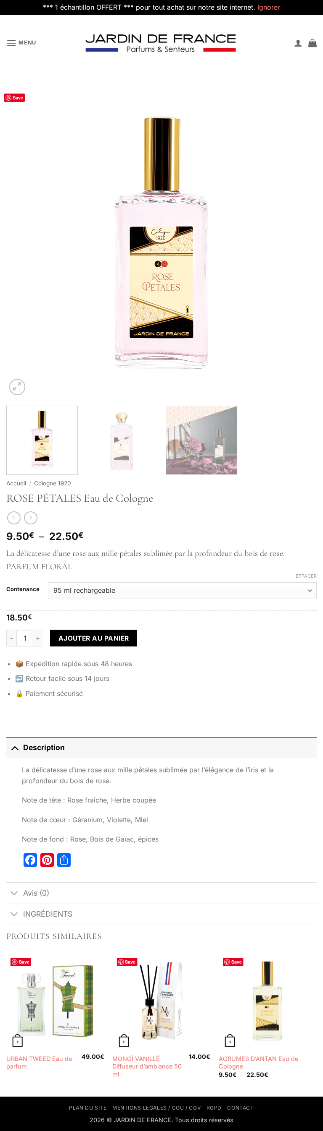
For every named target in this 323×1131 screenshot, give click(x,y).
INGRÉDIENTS (47, 913)
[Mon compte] (298, 43)
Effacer (306, 576)
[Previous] (23, 242)
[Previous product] (30, 517)
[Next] (299, 242)
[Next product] (13, 517)
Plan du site (87, 1108)
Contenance (23, 589)
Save (18, 97)
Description (44, 747)
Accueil (16, 483)
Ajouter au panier (93, 638)
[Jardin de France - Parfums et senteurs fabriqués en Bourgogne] (161, 43)
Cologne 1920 (52, 483)
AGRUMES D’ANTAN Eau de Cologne (258, 1062)
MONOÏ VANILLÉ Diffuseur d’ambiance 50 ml (147, 1066)
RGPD (214, 1108)
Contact (240, 1108)
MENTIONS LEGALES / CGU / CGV (156, 1108)
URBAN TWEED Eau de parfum (39, 1062)
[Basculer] (14, 747)
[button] (21, 43)
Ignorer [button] (268, 7)
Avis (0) (36, 893)
